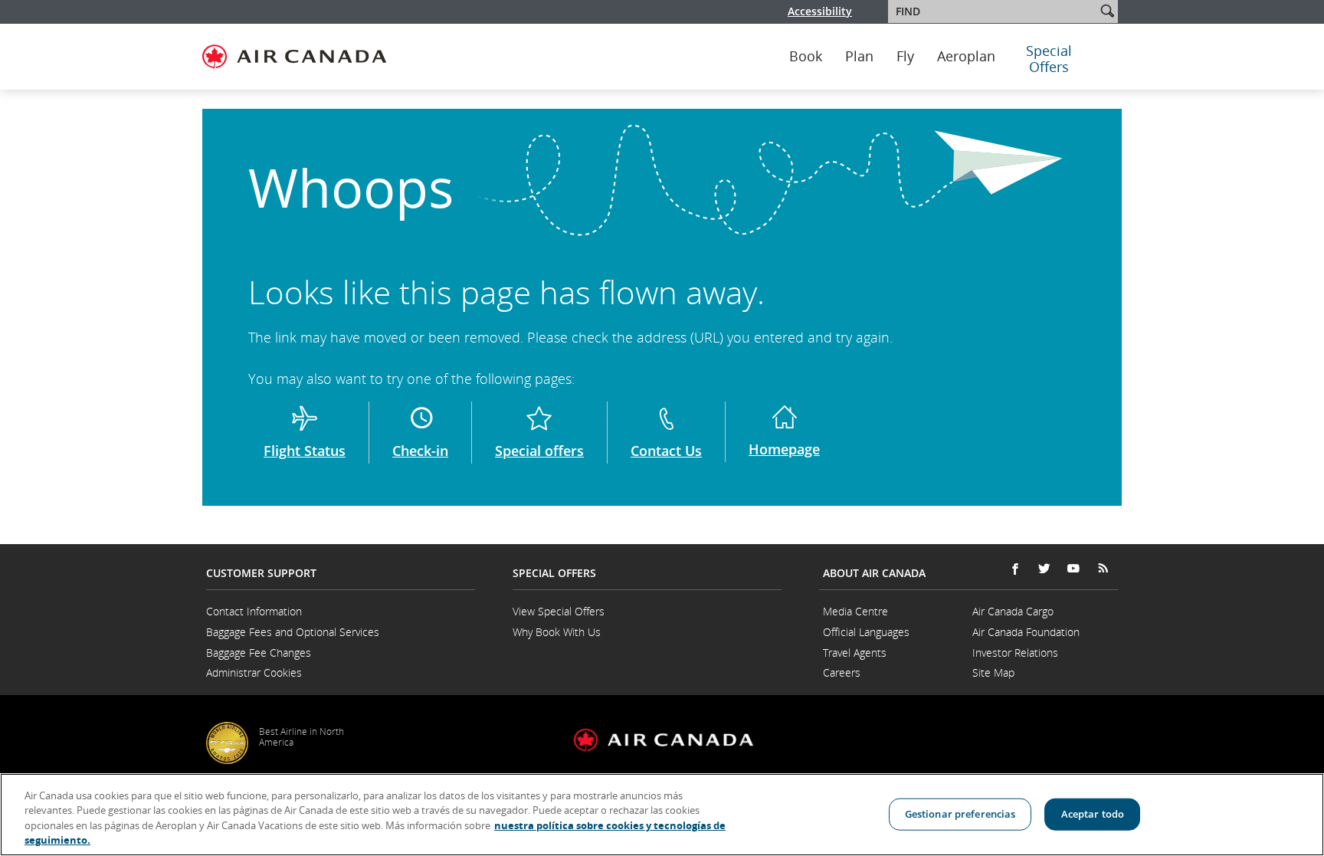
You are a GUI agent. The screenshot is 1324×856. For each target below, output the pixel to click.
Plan (859, 56)
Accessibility (820, 11)
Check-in (420, 450)
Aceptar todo (1093, 814)
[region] (662, 814)
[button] (1107, 11)
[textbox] (993, 11)
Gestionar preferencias (960, 814)
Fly (905, 56)
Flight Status (305, 450)
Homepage (784, 449)
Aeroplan (966, 56)
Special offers (539, 450)
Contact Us (666, 450)
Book (805, 56)
